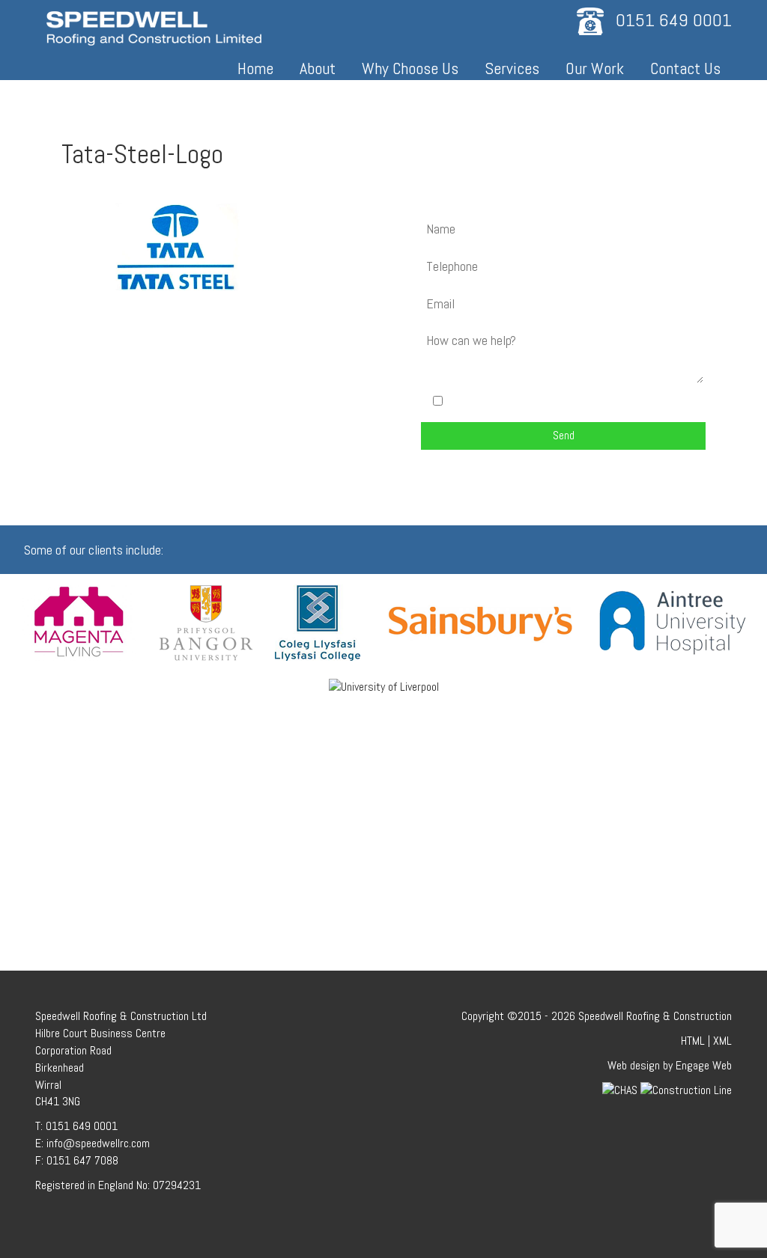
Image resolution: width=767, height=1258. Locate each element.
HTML (693, 1040)
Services (512, 68)
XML (722, 1040)
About (318, 68)
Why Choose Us (410, 68)
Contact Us (685, 68)
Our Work (595, 68)
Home (255, 68)
